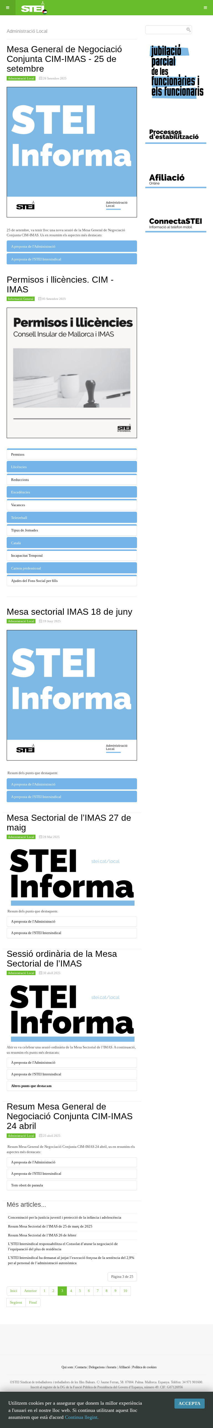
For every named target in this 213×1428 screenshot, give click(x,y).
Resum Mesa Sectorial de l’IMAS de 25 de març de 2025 (50, 1226)
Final (33, 1302)
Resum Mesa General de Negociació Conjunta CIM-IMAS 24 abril (70, 1116)
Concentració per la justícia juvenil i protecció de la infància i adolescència (64, 1217)
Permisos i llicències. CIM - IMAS (60, 284)
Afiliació (124, 1367)
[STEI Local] (34, 7)
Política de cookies (144, 1367)
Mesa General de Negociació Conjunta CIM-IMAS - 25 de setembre (64, 59)
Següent (16, 1302)
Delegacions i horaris (102, 1367)
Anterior (30, 1291)
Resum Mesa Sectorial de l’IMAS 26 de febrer (42, 1235)
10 (125, 1291)
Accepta (190, 1403)
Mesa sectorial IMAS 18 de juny (69, 612)
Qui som (67, 1367)
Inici (13, 1291)
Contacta (81, 1367)
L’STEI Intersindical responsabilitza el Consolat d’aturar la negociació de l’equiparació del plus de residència (63, 1246)
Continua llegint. (82, 1417)
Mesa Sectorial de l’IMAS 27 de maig (69, 822)
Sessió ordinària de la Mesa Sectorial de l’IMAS (62, 958)
